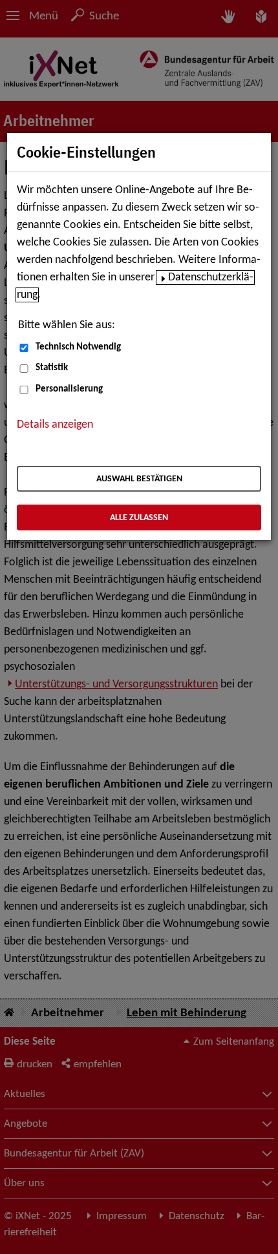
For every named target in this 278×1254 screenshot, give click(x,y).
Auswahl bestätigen (139, 479)
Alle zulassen (139, 518)
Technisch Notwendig (78, 347)
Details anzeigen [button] (55, 425)
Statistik (52, 368)
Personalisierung (69, 389)
